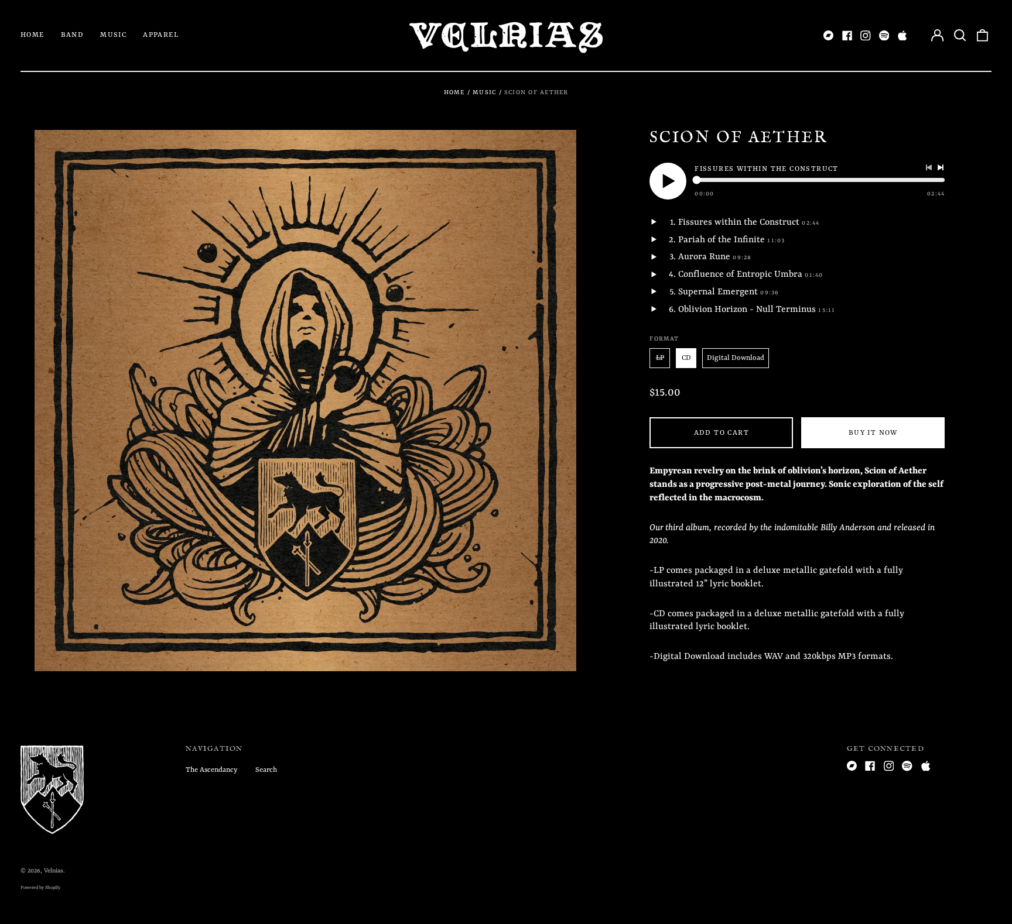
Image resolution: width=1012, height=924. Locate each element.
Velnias (53, 870)
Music (113, 35)
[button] (960, 35)
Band (72, 35)
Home (32, 35)
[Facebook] (847, 35)
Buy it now (873, 433)
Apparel (161, 35)
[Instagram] (865, 35)
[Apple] (902, 35)
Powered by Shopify (40, 887)
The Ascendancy (211, 770)
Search (266, 770)
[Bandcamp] (828, 35)
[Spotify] (884, 35)
